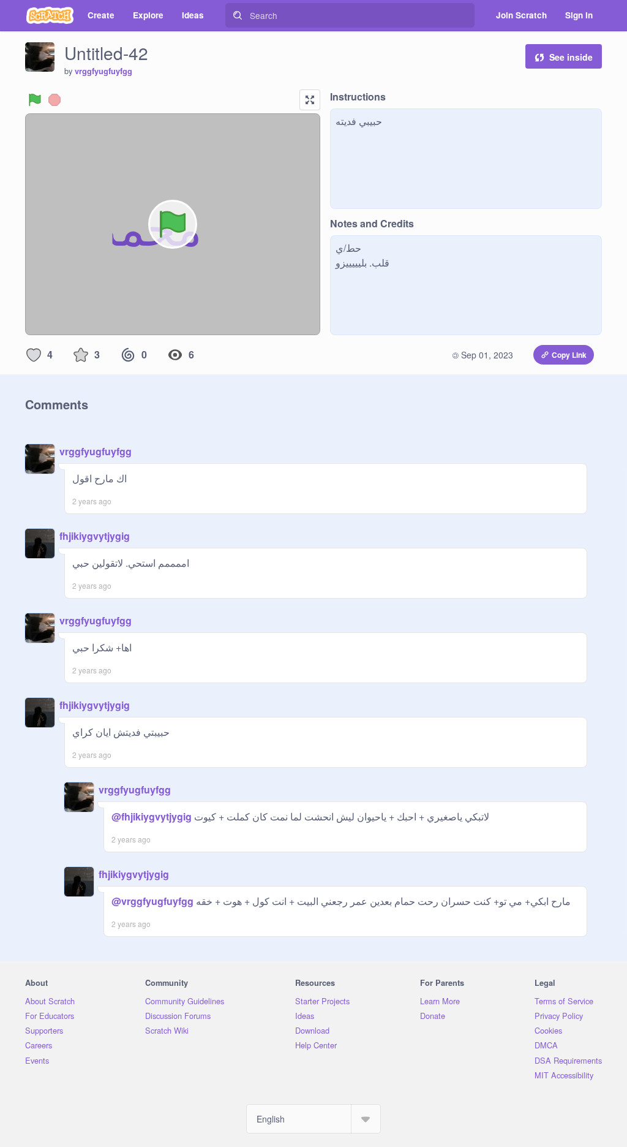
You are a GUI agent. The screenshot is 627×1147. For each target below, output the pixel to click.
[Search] (237, 15)
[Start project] (35, 100)
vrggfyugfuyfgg (103, 71)
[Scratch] (50, 15)
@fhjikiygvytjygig (151, 816)
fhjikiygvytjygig (94, 536)
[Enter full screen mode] (309, 99)
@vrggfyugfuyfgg (152, 901)
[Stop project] (54, 100)
